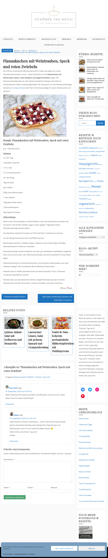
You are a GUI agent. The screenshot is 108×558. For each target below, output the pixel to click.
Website (54, 487)
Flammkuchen (86, 155)
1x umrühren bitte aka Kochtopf (91, 501)
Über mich (66, 39)
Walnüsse (81, 208)
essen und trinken (97, 151)
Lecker (92, 172)
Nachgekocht (86, 180)
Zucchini (91, 217)
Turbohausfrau (85, 489)
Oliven (95, 181)
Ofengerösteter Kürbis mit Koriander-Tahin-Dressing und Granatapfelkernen (96, 80)
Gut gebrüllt (83, 454)
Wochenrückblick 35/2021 (15, 297)
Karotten (82, 168)
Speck (89, 195)
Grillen (100, 155)
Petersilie (82, 187)
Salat (85, 191)
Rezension (88, 187)
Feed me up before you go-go (90, 448)
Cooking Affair (84, 436)
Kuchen (81, 173)
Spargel (85, 195)
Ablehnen (91, 548)
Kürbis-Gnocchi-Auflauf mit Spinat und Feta (94, 61)
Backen (85, 148)
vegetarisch (87, 204)
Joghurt (100, 164)
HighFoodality (84, 466)
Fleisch (94, 155)
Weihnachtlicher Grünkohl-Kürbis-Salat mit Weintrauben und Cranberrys (96, 70)
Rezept (96, 186)
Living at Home (19, 88)
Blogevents (93, 148)
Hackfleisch (82, 159)
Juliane (16, 415)
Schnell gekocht (94, 191)
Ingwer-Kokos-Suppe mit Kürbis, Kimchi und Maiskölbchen (95, 90)
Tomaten (83, 198)
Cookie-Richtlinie (8, 554)
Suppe (98, 195)
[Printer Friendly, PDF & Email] (65, 288)
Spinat (94, 195)
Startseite (8, 39)
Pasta (100, 180)
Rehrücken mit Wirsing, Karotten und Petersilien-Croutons (57, 298)
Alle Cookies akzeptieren (64, 548)
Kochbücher (96, 169)
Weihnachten (89, 208)
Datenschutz (98, 39)
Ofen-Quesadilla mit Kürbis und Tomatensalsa (95, 98)
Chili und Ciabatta (86, 430)
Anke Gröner (84, 418)
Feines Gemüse (85, 442)
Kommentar (9, 459)
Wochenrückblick (88, 212)
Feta (80, 155)
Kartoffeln (89, 169)
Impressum (31, 554)
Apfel (80, 148)
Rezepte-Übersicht (27, 39)
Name (7, 487)
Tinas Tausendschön (87, 483)
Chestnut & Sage (85, 424)
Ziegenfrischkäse (83, 216)
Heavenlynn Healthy (87, 460)
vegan (89, 199)
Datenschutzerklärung (20, 554)
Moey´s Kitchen (85, 472)
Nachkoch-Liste (49, 39)
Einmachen (86, 151)
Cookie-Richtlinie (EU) (54, 45)
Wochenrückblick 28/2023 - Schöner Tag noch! (31, 377)
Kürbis (86, 173)
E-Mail (30, 487)
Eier (80, 151)
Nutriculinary (84, 477)
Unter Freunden (85, 495)
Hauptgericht (88, 164)
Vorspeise (98, 204)
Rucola (81, 191)
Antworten (9, 404)
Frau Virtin (13, 388)
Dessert (100, 148)
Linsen (99, 173)
